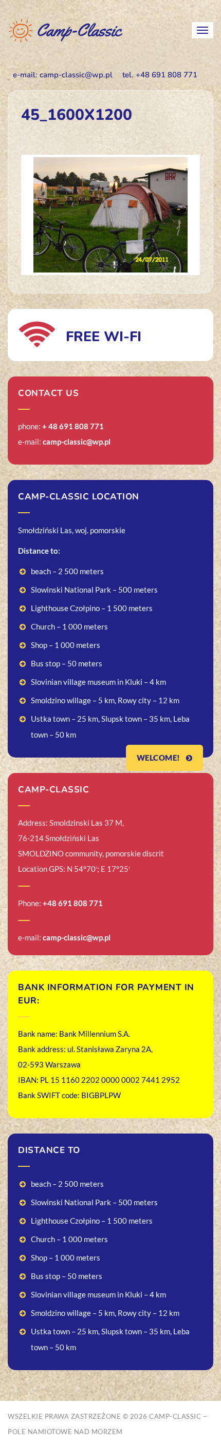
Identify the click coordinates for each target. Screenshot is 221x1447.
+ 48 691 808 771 (73, 426)
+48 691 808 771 (73, 903)
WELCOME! (159, 757)
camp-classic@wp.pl (76, 441)
